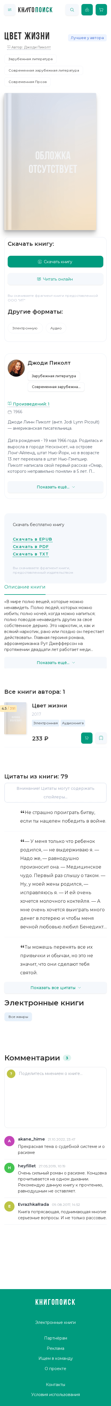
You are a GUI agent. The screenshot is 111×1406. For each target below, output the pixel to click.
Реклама (55, 1348)
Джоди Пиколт (49, 363)
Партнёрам (55, 1338)
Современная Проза (28, 82)
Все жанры (18, 1017)
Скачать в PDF (31, 546)
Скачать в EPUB (32, 539)
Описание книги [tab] (25, 587)
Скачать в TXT (31, 554)
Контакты (55, 1384)
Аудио (56, 328)
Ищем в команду (55, 1358)
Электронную (25, 328)
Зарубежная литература (31, 59)
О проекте (55, 1368)
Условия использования (55, 1394)
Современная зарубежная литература (44, 70)
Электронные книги (55, 1322)
